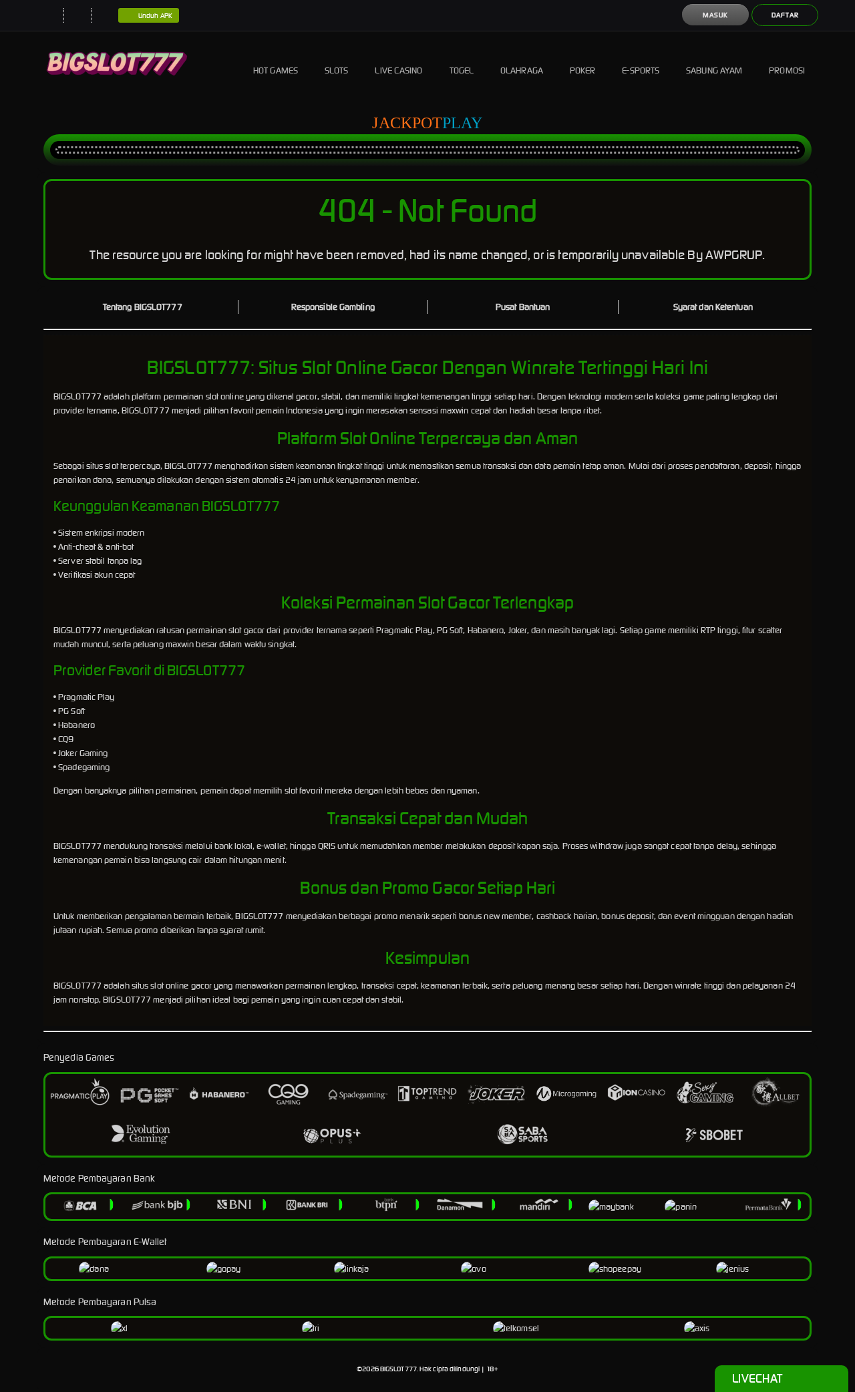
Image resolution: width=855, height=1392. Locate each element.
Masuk (715, 15)
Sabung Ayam (714, 70)
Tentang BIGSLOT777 (142, 307)
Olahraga (521, 70)
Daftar (785, 15)
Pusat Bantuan (523, 307)
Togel (462, 70)
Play (462, 123)
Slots (337, 70)
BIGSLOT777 (398, 1369)
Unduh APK (155, 15)
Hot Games (275, 70)
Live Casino (398, 70)
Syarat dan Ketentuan (713, 307)
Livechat (757, 1378)
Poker (583, 70)
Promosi (787, 70)
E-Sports (640, 70)
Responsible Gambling (333, 307)
